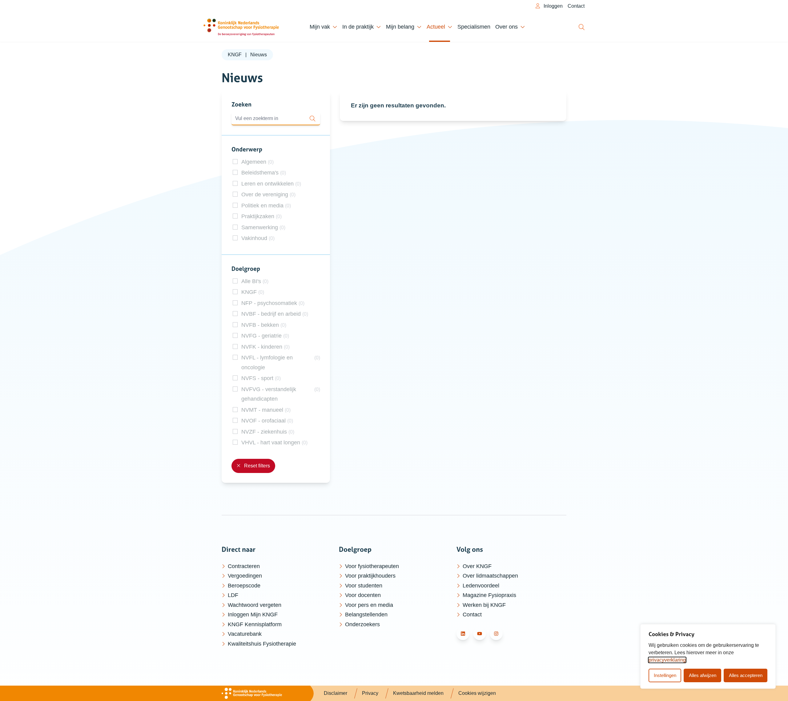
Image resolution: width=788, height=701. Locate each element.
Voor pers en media (369, 605)
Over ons (506, 27)
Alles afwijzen (702, 675)
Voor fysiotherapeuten (372, 566)
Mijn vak (320, 27)
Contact (576, 6)
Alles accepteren (745, 675)
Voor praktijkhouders (370, 576)
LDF (233, 595)
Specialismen (473, 27)
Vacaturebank (245, 634)
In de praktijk (358, 27)
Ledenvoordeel (481, 586)
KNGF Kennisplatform (255, 624)
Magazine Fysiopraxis (489, 595)
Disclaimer (335, 693)
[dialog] (708, 656)
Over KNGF (477, 566)
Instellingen (665, 675)
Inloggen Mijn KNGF (253, 614)
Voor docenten (363, 595)
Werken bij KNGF (484, 605)
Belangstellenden (366, 614)
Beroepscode (244, 586)
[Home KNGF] (241, 27)
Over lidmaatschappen (490, 576)
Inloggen (552, 6)
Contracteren (244, 566)
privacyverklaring (667, 660)
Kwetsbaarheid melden (418, 693)
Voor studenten (363, 586)
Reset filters (256, 465)
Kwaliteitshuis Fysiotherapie (262, 644)
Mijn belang (400, 27)
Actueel (436, 27)
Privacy (370, 693)
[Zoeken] (582, 27)
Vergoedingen (245, 576)
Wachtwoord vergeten (254, 605)
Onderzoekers (362, 624)
